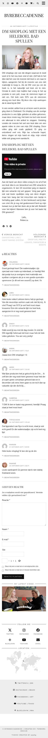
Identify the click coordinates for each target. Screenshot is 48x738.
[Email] (27, 3)
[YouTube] (12, 3)
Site (3, 550)
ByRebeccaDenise (24, 15)
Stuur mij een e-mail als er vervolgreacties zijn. (22, 566)
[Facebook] (17, 3)
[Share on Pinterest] (10, 226)
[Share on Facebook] (3, 226)
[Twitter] (3, 3)
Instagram (25, 690)
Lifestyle (33, 26)
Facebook (25, 697)
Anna (11, 348)
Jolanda (13, 262)
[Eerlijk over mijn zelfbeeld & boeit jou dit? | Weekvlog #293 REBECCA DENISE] (24, 598)
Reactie (6, 500)
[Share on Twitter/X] (7, 226)
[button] (44, 3)
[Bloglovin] (22, 3)
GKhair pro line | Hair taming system (13, 237)
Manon (12, 445)
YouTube (25, 704)
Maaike (12, 463)
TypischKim (14, 420)
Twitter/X (25, 683)
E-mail (5, 539)
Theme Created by (24, 735)
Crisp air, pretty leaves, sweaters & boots (35, 239)
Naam (5, 529)
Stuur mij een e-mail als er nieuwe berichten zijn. (22, 570)
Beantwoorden (11, 285)
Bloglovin (25, 710)
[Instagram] (8, 3)
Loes (11, 293)
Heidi (11, 367)
